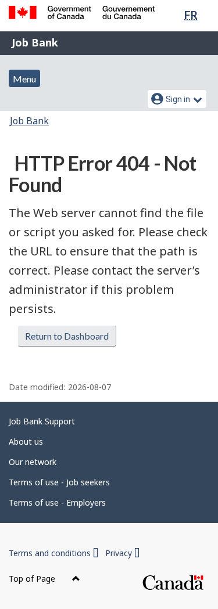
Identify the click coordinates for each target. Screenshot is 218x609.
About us (26, 441)
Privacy (122, 552)
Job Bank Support (42, 421)
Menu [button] (24, 78)
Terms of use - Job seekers (59, 482)
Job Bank (35, 42)
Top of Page (33, 578)
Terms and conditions (53, 552)
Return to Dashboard (67, 335)
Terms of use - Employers (57, 502)
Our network (32, 461)
